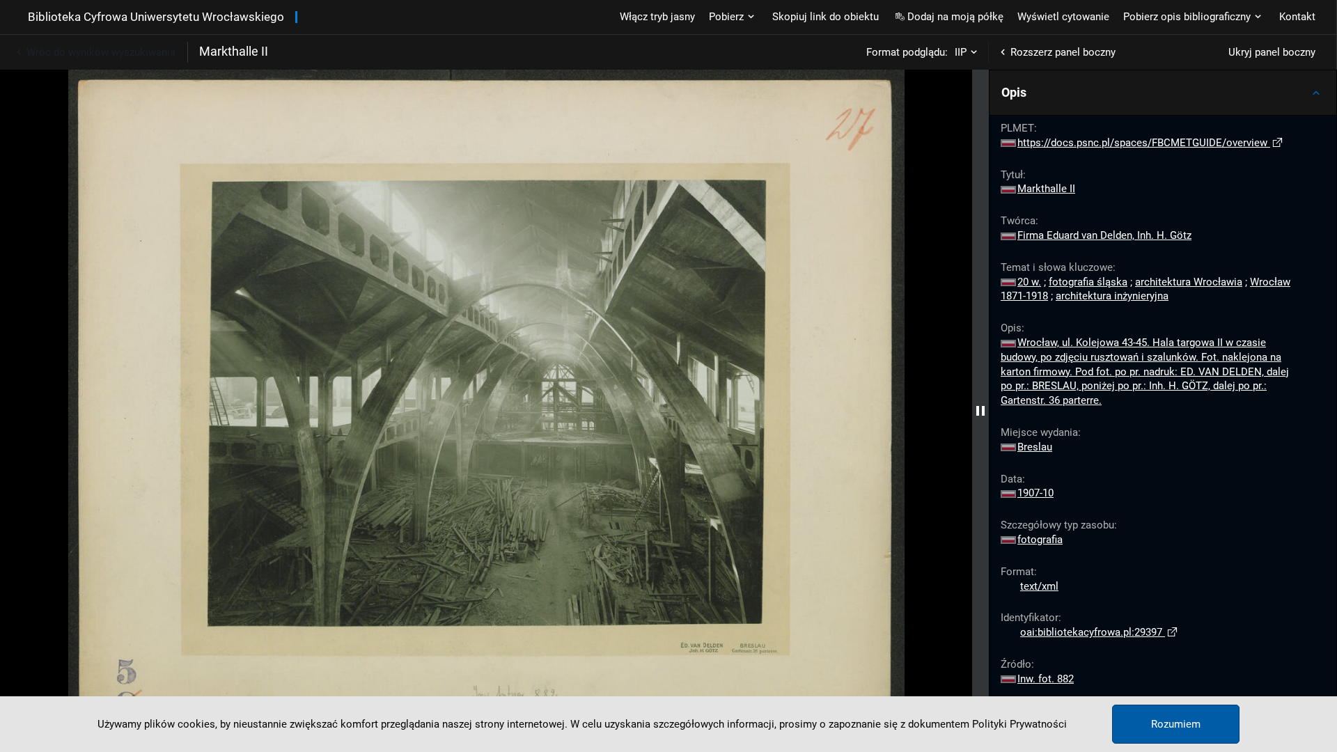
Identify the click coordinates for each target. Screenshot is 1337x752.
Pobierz (726, 16)
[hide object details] (980, 411)
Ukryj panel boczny (1271, 52)
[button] (1163, 92)
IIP (961, 52)
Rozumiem (1176, 724)
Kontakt (1297, 16)
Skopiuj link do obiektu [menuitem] (825, 16)
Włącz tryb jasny (657, 16)
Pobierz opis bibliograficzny (1187, 16)
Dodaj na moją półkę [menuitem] (955, 16)
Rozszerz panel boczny (1063, 52)
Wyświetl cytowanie (1063, 16)
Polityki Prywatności (1019, 724)
